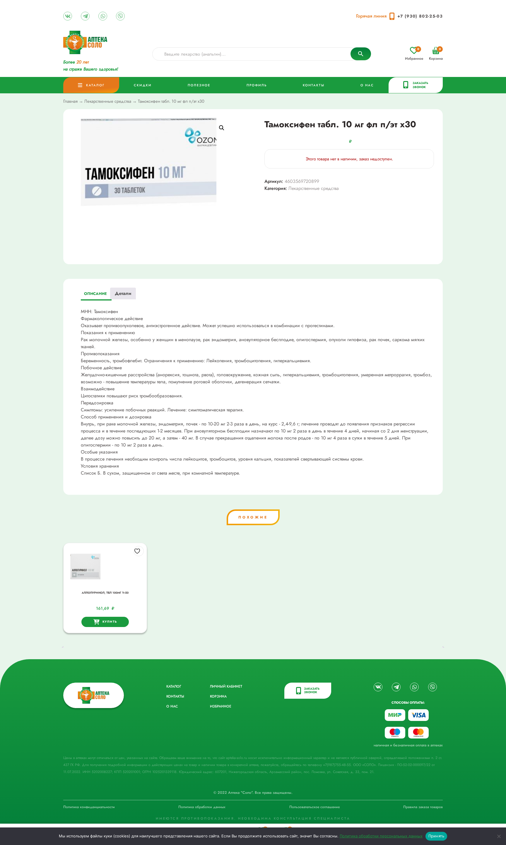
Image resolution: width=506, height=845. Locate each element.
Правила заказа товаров (423, 807)
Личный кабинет (226, 686)
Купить (109, 621)
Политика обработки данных (201, 807)
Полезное (199, 85)
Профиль (257, 85)
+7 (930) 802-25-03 (420, 16)
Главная (70, 101)
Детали (123, 293)
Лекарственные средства (107, 101)
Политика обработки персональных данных (381, 836)
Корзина (436, 54)
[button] (221, 128)
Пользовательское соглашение (314, 807)
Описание (95, 293)
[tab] (95, 294)
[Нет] (499, 836)
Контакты (313, 85)
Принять (436, 836)
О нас (367, 85)
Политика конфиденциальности (89, 807)
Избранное (414, 54)
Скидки (143, 85)
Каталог (95, 85)
